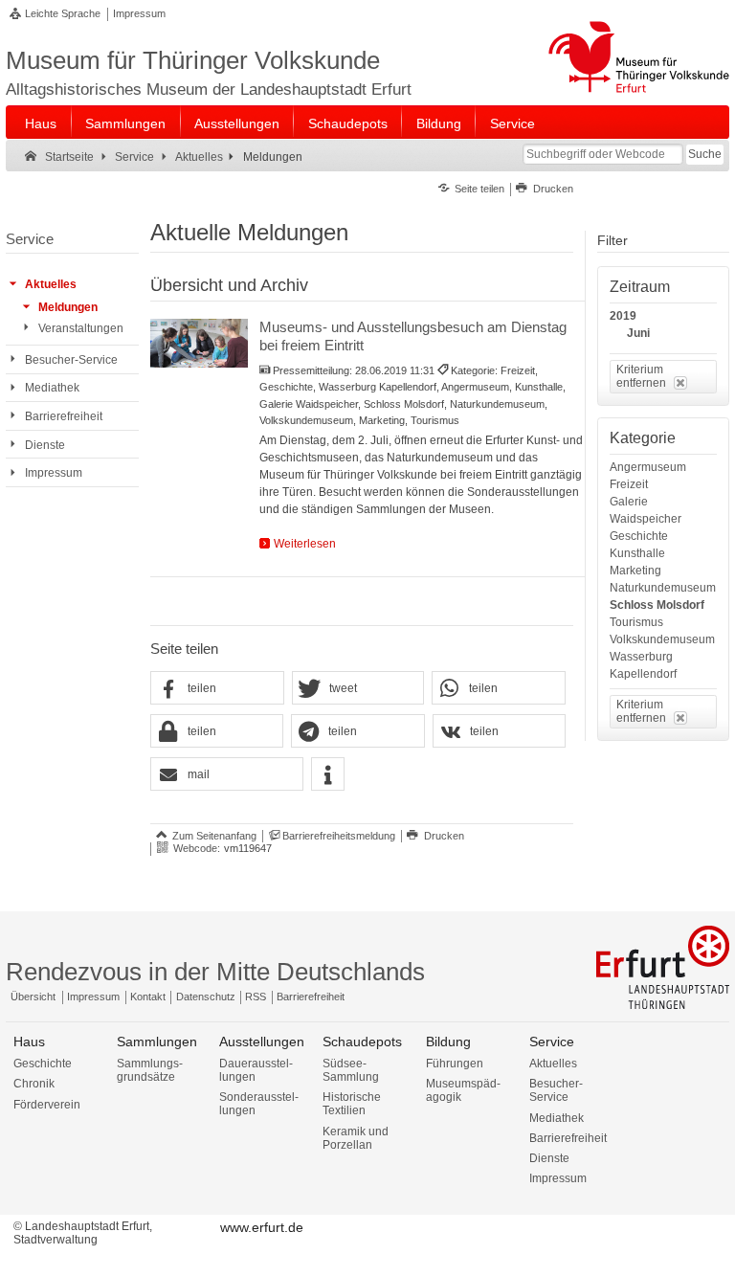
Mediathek (556, 1118)
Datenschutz (205, 996)
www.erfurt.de (261, 1227)
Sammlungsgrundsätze (150, 1070)
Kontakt (148, 996)
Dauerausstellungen (256, 1070)
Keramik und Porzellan (356, 1138)
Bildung (438, 123)
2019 (623, 316)
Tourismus (636, 622)
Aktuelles (553, 1063)
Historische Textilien (352, 1103)
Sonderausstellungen (259, 1103)
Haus (40, 123)
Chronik (34, 1083)
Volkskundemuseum (662, 639)
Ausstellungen (236, 123)
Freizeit (629, 484)
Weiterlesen (305, 543)
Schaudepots (348, 123)
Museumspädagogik (463, 1090)
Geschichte (639, 536)
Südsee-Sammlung (351, 1070)
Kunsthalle (637, 553)
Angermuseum (648, 467)
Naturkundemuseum (663, 587)
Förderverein (46, 1104)
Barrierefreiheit (311, 996)
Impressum (139, 13)
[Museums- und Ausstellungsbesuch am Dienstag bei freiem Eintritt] (198, 343)
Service (512, 123)
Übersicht (33, 996)
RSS (255, 996)
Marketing (635, 570)
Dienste (549, 1158)
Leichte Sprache (62, 13)
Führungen (454, 1063)
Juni (638, 333)
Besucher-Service (556, 1090)
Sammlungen (125, 123)
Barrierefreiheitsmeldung (338, 835)
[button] (217, 689)
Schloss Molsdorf (657, 605)
